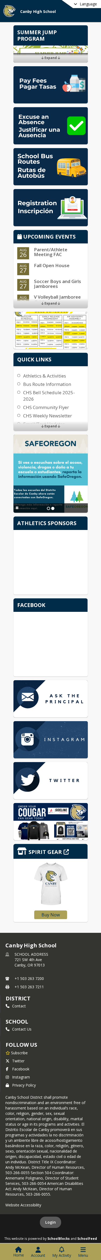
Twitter (18, 1060)
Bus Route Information (47, 384)
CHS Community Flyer (46, 407)
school (17, 1021)
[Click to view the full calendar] (20, 237)
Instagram (21, 1077)
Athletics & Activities (44, 376)
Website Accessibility (23, 1204)
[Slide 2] (52, 508)
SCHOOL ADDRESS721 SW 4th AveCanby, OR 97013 (31, 960)
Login (50, 1222)
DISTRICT (18, 998)
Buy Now (50, 915)
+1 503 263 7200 (29, 978)
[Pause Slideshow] (17, 507)
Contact (19, 1005)
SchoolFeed (87, 1238)
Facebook (20, 1068)
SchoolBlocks (58, 1238)
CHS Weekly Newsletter (47, 416)
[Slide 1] (48, 508)
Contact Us (22, 1029)
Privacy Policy (24, 1085)
